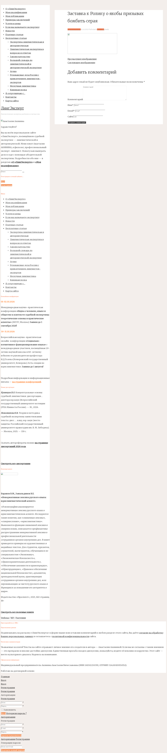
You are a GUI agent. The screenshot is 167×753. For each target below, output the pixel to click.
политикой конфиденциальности (70, 636)
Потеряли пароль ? (16, 713)
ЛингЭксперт (12, 108)
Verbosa (5, 618)
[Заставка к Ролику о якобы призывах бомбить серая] (92, 53)
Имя (71, 105)
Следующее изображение (81, 62)
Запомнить (10, 709)
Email (71, 110)
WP (12, 618)
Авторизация (8, 717)
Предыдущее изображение (82, 59)
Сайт (70, 116)
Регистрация (8, 698)
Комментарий (75, 99)
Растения (21, 618)
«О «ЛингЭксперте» (22, 162)
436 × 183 (100, 29)
